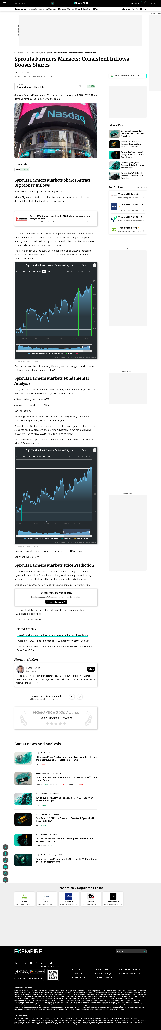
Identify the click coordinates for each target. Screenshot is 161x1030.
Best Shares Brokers (56, 718)
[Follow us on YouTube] (141, 8)
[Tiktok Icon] (51, 962)
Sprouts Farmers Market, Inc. (31, 87)
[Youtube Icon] (31, 962)
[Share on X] (5, 847)
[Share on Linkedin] (5, 867)
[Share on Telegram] (5, 873)
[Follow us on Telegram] (145, 8)
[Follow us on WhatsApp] (136, 8)
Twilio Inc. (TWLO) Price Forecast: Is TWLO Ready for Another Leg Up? (53, 640)
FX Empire (18, 53)
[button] (4, 3)
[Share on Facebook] (5, 853)
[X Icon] (15, 962)
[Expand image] (94, 265)
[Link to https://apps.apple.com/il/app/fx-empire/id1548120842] (22, 971)
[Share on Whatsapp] (5, 860)
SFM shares (32, 254)
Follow (91, 669)
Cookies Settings (103, 973)
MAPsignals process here (27, 613)
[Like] (72, 696)
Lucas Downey (33, 668)
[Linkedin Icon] (26, 962)
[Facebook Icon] (21, 962)
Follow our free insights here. (29, 619)
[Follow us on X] (132, 8)
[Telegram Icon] (41, 962)
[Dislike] (79, 696)
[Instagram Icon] (36, 962)
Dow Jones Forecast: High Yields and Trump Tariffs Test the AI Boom (52, 635)
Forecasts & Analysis (34, 53)
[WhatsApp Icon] (46, 962)
